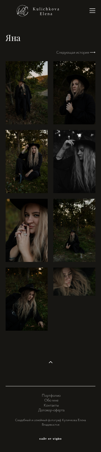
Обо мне (51, 400)
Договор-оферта (51, 409)
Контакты (51, 405)
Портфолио (51, 395)
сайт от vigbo (50, 438)
